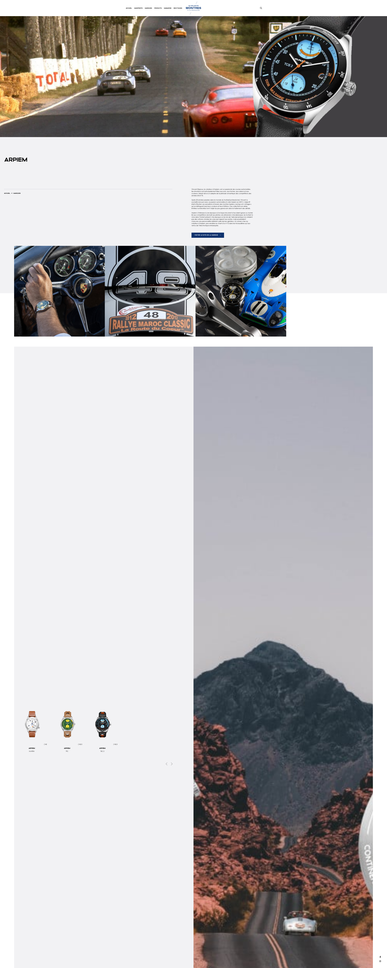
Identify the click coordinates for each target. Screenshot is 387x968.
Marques (148, 8)
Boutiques (178, 8)
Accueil (129, 8)
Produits (158, 8)
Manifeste (138, 8)
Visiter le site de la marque (206, 234)
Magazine (167, 8)
